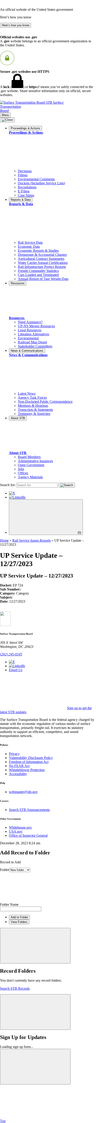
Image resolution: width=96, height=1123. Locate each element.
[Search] (66, 485)
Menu (5, 115)
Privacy (14, 754)
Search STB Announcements (29, 810)
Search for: (7, 485)
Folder (4, 870)
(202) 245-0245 (11, 654)
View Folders (19, 922)
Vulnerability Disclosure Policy (31, 758)
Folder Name (9, 904)
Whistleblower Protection (27, 770)
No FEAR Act (19, 766)
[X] (12, 493)
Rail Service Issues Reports (31, 540)
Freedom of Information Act (28, 762)
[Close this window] (35, 945)
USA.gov (16, 831)
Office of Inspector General (28, 835)
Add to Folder (19, 917)
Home (4, 540)
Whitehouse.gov (20, 827)
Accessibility (18, 774)
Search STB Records (15, 988)
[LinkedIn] (17, 497)
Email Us (15, 670)
